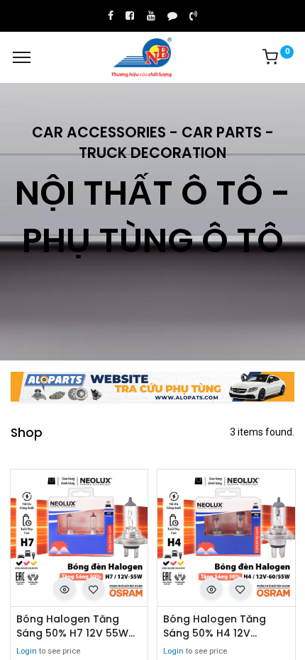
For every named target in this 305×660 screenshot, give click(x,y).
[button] (64, 588)
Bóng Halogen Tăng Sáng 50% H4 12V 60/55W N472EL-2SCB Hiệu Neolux (218, 626)
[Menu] (21, 57)
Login (26, 651)
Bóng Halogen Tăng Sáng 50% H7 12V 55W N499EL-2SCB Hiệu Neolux (72, 626)
